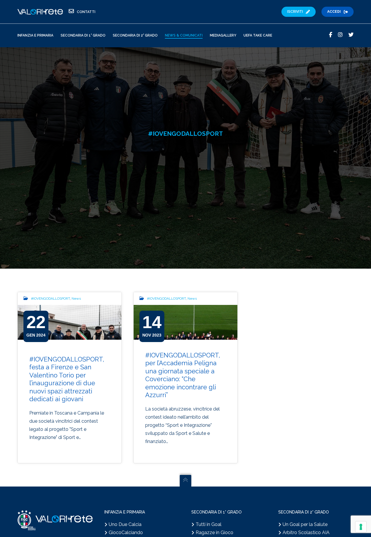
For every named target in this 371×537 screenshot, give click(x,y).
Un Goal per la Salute (305, 524)
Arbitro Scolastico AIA (306, 532)
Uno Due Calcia (125, 524)
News (76, 298)
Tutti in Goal (208, 524)
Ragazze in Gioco (214, 532)
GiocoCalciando (126, 532)
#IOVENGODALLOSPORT (50, 298)
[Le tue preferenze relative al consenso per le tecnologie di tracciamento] (360, 526)
